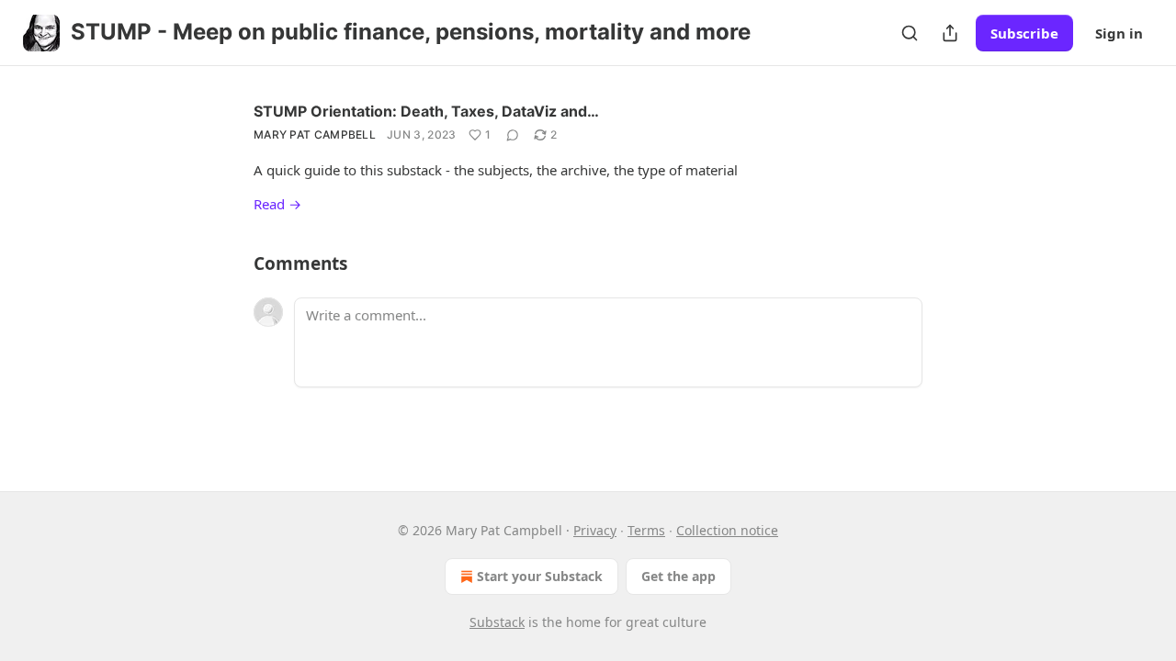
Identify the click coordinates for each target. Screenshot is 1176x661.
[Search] (909, 33)
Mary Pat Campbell (315, 134)
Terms (646, 530)
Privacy (594, 530)
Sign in (1119, 33)
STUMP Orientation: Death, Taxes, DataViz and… (426, 111)
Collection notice (727, 530)
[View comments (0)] (513, 135)
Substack (497, 622)
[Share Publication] (950, 33)
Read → (277, 204)
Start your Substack (540, 576)
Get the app (678, 576)
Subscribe (1024, 33)
